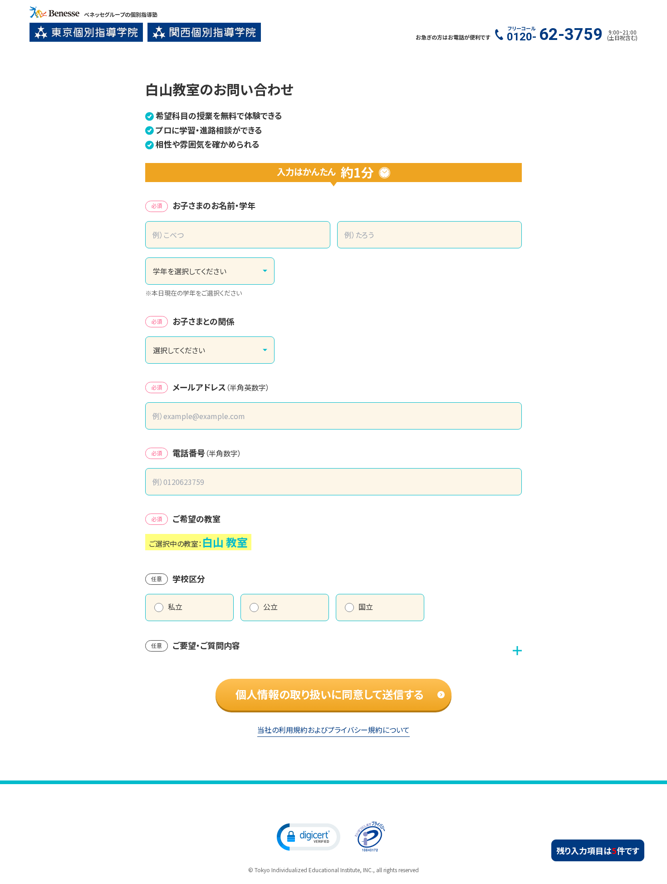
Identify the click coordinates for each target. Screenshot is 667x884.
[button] (308, 836)
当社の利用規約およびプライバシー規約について (333, 729)
